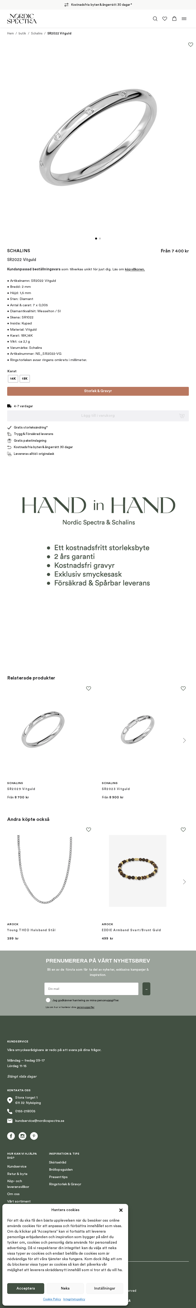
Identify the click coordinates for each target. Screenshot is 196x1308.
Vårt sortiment (19, 1201)
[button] (121, 1210)
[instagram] (22, 1136)
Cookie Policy (52, 1299)
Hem (10, 33)
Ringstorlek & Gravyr (65, 1184)
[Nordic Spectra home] (22, 18)
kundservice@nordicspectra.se (39, 1121)
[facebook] (11, 1136)
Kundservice (17, 1166)
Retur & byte (17, 1174)
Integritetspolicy (74, 1299)
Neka (65, 1288)
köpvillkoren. (135, 269)
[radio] (13, 378)
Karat (11, 371)
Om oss (13, 1194)
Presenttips (58, 1177)
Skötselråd (57, 1162)
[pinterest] (34, 1136)
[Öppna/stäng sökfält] (155, 18)
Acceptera (25, 1288)
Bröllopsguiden (61, 1169)
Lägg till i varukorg (98, 415)
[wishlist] (164, 18)
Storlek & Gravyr (98, 391)
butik (22, 33)
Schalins (37, 33)
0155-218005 (25, 1111)
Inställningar (104, 1288)
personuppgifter (85, 1007)
